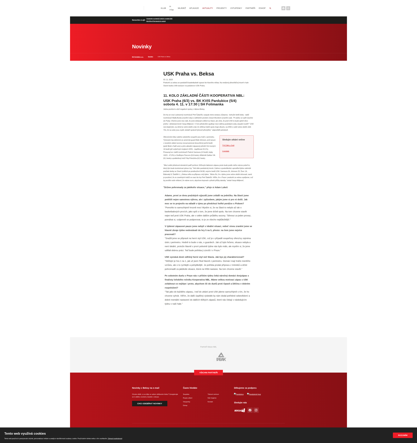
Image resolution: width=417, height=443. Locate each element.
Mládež (182, 8)
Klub (163, 8)
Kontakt (210, 402)
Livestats (225, 151)
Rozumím (402, 435)
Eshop (262, 8)
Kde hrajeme (212, 398)
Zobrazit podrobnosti (115, 438)
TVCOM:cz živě (228, 145)
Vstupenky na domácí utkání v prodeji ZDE (159, 18)
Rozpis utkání (187, 398)
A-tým (171, 8)
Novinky (150, 56)
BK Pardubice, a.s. (137, 57)
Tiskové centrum (213, 394)
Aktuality (207, 8)
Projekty (221, 8)
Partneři (250, 8)
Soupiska (186, 394)
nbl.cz (152, 8)
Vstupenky (236, 8)
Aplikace (194, 8)
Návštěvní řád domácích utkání (156, 21)
